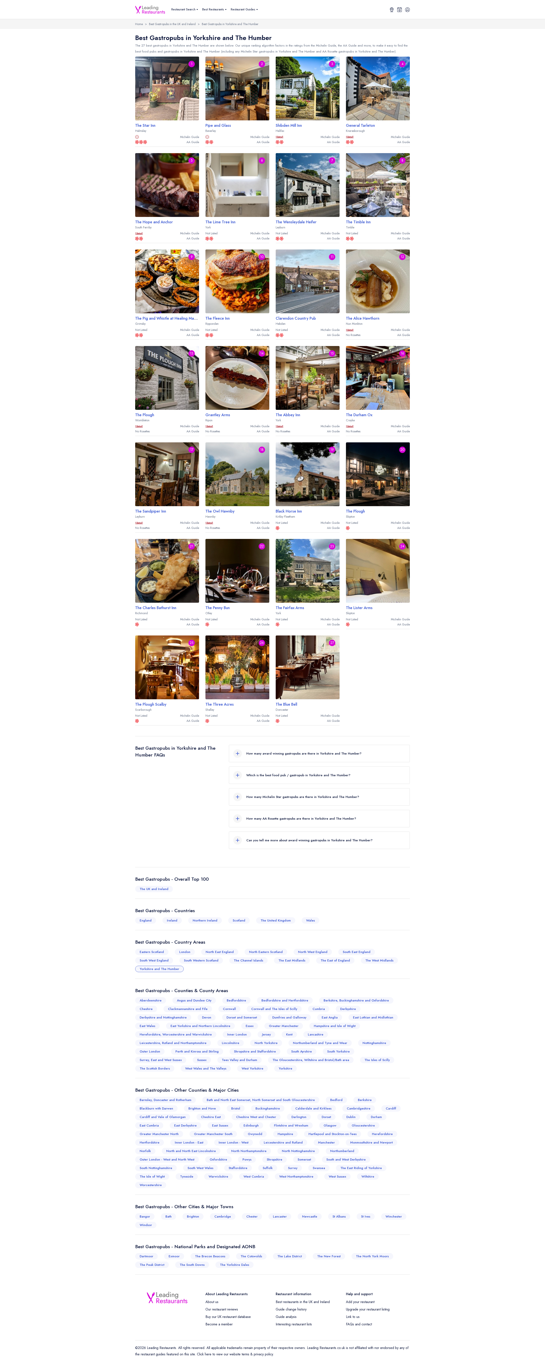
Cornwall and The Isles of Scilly (274, 1009)
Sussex (202, 1060)
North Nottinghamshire (298, 1151)
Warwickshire (218, 1176)
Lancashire (315, 1034)
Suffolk (268, 1168)
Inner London (237, 1034)
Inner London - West (233, 1142)
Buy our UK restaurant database (228, 1316)
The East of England (335, 960)
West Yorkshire (252, 1068)
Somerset (304, 1159)
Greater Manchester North (159, 1134)
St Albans (339, 1216)
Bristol (235, 1108)
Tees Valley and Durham (239, 1060)
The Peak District (152, 1264)
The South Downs (192, 1264)
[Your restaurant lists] (399, 9)
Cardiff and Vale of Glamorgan (163, 1117)
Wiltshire (367, 1176)
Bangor (145, 1216)
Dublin (351, 1117)
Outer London (150, 1051)
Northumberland (342, 1151)
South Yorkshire (338, 1051)
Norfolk (145, 1151)
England (146, 920)
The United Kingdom (276, 920)
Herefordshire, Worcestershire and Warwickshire (176, 1034)
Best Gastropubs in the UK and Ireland (172, 24)
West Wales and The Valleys (205, 1068)
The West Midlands (379, 960)
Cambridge (222, 1216)
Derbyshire (348, 1009)
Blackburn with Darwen (156, 1108)
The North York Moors (372, 1256)
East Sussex (220, 1125)
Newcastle (309, 1216)
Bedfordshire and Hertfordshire (284, 1000)
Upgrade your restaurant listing (368, 1309)
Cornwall (229, 1009)
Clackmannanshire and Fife (188, 1009)
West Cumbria (254, 1176)
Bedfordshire (236, 1000)
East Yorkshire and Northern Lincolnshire (200, 1026)
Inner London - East (189, 1142)
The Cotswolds (251, 1256)
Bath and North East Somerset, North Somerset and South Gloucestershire (261, 1100)
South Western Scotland (201, 960)
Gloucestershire (363, 1125)
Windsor (146, 1225)
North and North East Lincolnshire (191, 1151)
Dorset (326, 1117)
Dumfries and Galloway (289, 1017)
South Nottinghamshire (156, 1168)
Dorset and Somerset (242, 1017)
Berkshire (365, 1100)
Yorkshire (285, 1068)
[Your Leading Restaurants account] (407, 9)
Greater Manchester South (213, 1134)
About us (211, 1301)
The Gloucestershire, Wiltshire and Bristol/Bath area (310, 1060)
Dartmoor (146, 1256)
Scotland (239, 920)
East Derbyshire (185, 1125)
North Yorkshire (266, 1043)
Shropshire (274, 1159)
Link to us (353, 1316)
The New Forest (329, 1256)
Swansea (319, 1168)
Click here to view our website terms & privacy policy (235, 1354)
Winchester (394, 1216)
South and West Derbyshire (346, 1159)
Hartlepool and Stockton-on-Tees (332, 1134)
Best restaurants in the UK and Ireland (303, 1301)
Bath (168, 1216)
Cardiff (391, 1108)
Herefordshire (382, 1134)
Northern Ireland (205, 920)
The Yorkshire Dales (234, 1264)
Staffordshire (238, 1168)
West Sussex (337, 1176)
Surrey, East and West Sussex (161, 1060)
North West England (312, 952)
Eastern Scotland (152, 952)
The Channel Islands (248, 960)
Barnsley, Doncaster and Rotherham (165, 1100)
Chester (252, 1216)
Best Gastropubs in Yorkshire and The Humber (230, 24)
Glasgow (330, 1125)
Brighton (193, 1216)
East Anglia (330, 1017)
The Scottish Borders (155, 1068)
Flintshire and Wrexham (291, 1125)
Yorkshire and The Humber (159, 969)
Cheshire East (211, 1117)
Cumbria (319, 1009)
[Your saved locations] (391, 9)
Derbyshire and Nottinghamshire (163, 1017)
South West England (154, 960)
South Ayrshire (301, 1051)
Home (139, 24)
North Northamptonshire (249, 1151)
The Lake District (289, 1256)
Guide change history (291, 1309)
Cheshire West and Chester (256, 1117)
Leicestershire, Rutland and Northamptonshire (173, 1043)
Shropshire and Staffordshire (255, 1051)
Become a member (219, 1324)
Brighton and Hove (202, 1108)
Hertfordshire (149, 1142)
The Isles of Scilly (377, 1060)
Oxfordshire (218, 1159)
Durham (376, 1117)
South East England (356, 952)
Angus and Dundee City (194, 1000)
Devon (206, 1017)
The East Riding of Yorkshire (361, 1168)
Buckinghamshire (267, 1108)
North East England (220, 952)
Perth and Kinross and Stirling (197, 1051)
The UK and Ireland (154, 889)
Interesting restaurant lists (294, 1324)
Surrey (292, 1168)
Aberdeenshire (151, 1000)
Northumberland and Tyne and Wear (320, 1043)
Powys (246, 1159)
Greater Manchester (283, 1026)
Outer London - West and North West (167, 1159)
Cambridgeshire (358, 1108)
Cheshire (146, 1009)
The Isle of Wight (152, 1176)
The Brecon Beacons (210, 1256)
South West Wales (200, 1168)
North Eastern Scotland (266, 952)
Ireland (172, 920)
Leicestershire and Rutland (283, 1142)
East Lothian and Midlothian (373, 1017)
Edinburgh (251, 1125)
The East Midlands (291, 960)
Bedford (336, 1100)
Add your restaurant (360, 1301)
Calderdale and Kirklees (313, 1108)
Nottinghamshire (374, 1043)
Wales (310, 920)
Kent (289, 1034)
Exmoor (174, 1256)
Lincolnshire (230, 1043)
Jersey (266, 1034)
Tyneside (186, 1176)
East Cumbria (149, 1125)
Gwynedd (255, 1134)
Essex (250, 1026)
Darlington (298, 1117)
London (184, 952)
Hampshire (285, 1134)
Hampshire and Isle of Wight (335, 1026)
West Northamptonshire (296, 1176)
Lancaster (280, 1216)
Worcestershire (151, 1185)
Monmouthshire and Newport (371, 1142)
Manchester (326, 1142)
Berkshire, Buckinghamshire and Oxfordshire (356, 1000)
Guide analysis (286, 1316)
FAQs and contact (359, 1324)
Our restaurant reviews (221, 1309)
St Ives (365, 1216)
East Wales (147, 1026)
